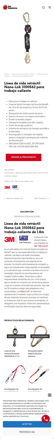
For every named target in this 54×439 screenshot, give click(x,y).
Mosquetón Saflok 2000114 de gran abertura (35, 353)
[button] (49, 395)
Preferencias (27, 432)
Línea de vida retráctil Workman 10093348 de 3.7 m (11, 353)
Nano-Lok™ (29, 181)
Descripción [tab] (27, 212)
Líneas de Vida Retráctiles (23, 76)
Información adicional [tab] (27, 217)
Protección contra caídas (23, 74)
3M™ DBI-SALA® (17, 181)
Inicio (6, 74)
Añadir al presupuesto (23, 157)
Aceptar (27, 424)
